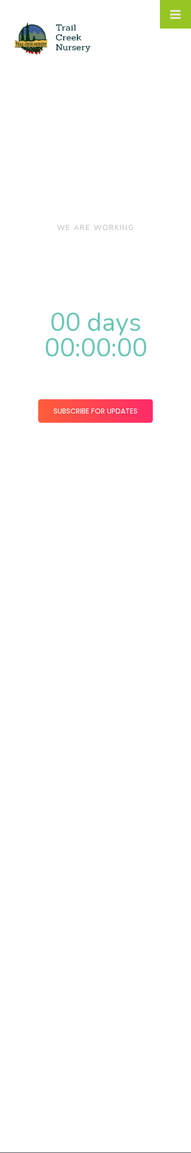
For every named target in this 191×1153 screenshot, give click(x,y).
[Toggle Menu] (175, 14)
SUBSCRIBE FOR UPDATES (95, 411)
